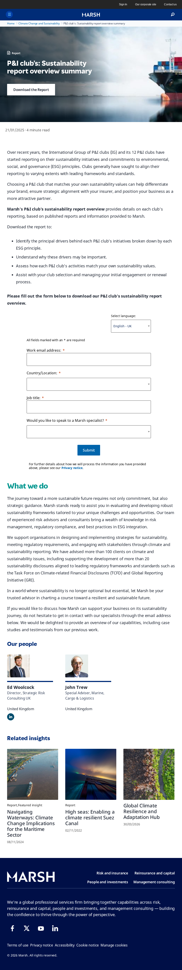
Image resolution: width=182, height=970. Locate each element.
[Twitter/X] (26, 928)
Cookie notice (87, 945)
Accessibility (65, 945)
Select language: (123, 316)
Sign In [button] (123, 4)
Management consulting (154, 881)
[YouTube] (41, 928)
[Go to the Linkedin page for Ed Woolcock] (10, 716)
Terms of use (17, 945)
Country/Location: (42, 373)
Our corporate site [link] (145, 4)
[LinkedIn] (55, 928)
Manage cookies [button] (114, 945)
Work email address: (44, 350)
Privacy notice (72, 468)
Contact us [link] (170, 4)
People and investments (107, 881)
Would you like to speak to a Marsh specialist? (65, 420)
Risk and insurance (112, 873)
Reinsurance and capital (155, 873)
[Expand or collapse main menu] (9, 14)
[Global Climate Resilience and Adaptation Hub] (148, 774)
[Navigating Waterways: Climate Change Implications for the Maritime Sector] (32, 774)
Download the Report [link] (31, 89)
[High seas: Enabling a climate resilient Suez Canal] (90, 774)
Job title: (33, 397)
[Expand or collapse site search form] (172, 14)
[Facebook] (12, 928)
